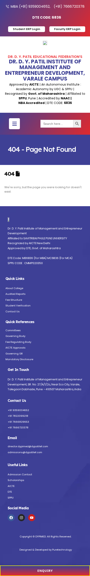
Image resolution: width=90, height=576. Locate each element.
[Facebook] (11, 517)
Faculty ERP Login (67, 29)
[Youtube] (31, 517)
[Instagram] (21, 517)
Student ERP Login (26, 29)
